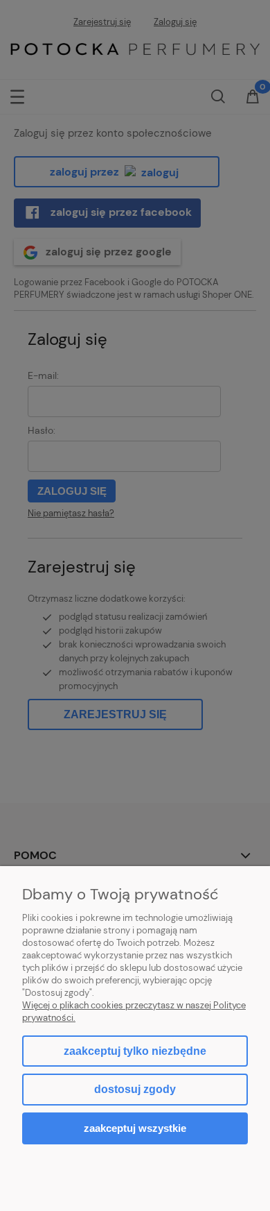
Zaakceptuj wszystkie (135, 1128)
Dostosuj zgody (135, 1089)
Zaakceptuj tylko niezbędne (135, 1051)
